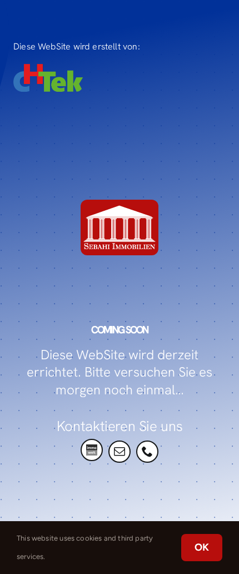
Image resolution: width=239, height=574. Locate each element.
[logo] (48, 69)
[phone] (147, 452)
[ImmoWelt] (92, 450)
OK (202, 547)
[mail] (119, 452)
